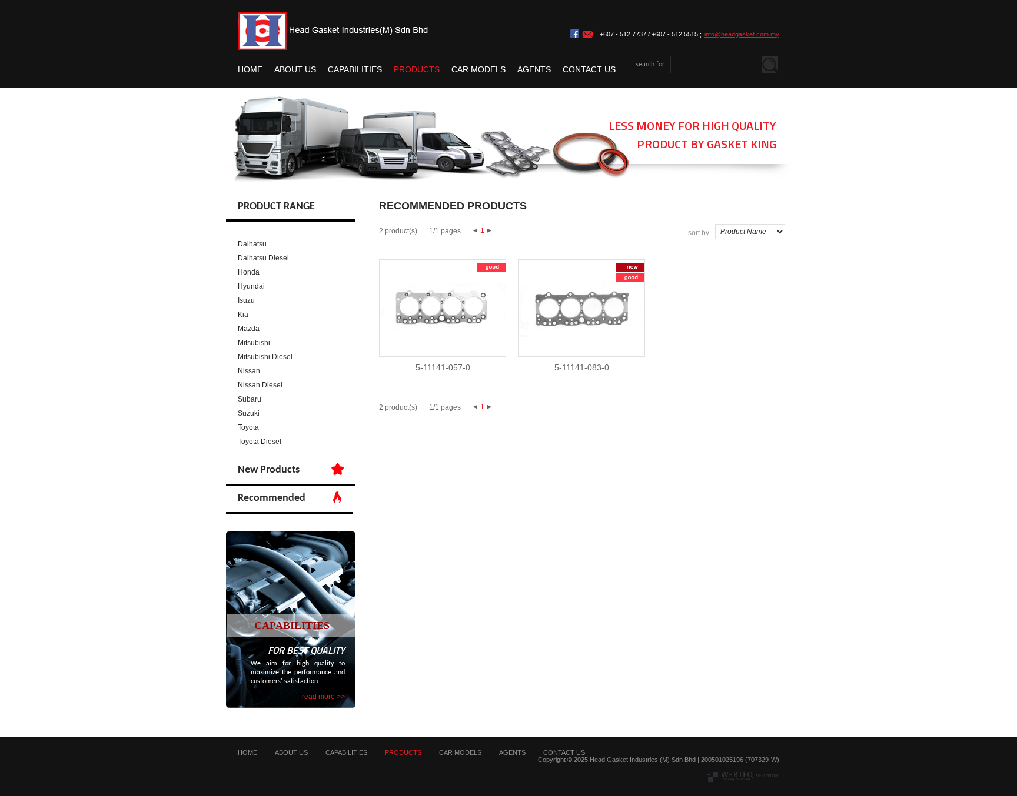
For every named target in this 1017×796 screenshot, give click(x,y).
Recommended (271, 498)
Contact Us (589, 69)
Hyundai (251, 286)
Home (250, 69)
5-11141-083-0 (581, 367)
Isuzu (246, 300)
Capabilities (355, 69)
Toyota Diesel (259, 441)
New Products (269, 470)
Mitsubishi (254, 343)
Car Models (478, 69)
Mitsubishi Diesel (265, 357)
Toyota (248, 427)
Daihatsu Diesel (263, 258)
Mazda (249, 329)
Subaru (249, 399)
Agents (534, 69)
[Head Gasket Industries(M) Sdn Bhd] (333, 48)
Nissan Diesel (260, 385)
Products (417, 69)
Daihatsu (252, 244)
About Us (295, 69)
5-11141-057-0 (443, 367)
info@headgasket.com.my (741, 34)
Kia (243, 314)
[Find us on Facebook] (574, 36)
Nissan (249, 371)
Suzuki (249, 413)
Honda (249, 272)
